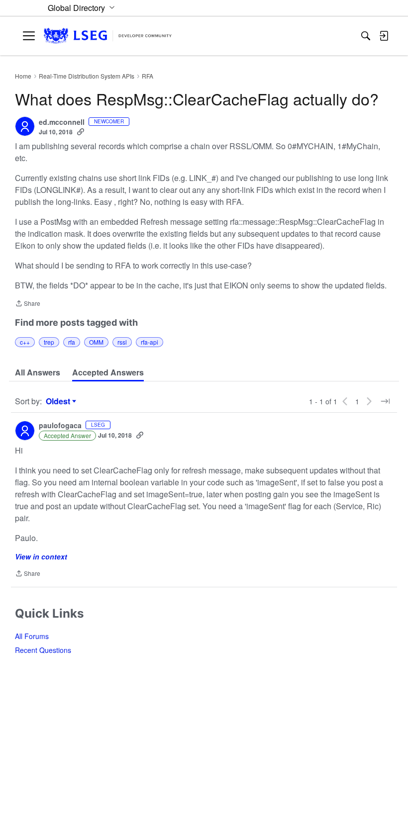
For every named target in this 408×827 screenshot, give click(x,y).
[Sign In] (384, 36)
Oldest (59, 401)
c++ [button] (25, 342)
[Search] (366, 36)
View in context (41, 556)
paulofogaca (60, 425)
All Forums (32, 636)
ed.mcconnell (62, 122)
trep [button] (49, 342)
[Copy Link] (81, 131)
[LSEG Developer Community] (108, 36)
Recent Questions (43, 650)
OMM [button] (96, 342)
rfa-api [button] (149, 342)
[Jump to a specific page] (385, 401)
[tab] (37, 372)
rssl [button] (122, 342)
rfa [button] (71, 342)
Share (27, 304)
